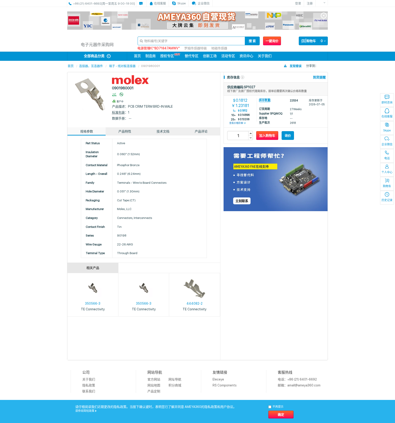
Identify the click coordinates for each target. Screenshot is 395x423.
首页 (137, 56)
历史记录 (387, 200)
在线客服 (387, 116)
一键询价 (272, 41)
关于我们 (265, 56)
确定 (281, 414)
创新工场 (210, 56)
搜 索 (252, 41)
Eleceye (218, 379)
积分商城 (174, 385)
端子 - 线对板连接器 (122, 66)
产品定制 (153, 391)
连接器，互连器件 (91, 66)
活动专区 (228, 56)
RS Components (225, 385)
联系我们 (88, 391)
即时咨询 (387, 102)
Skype (387, 130)
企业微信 (387, 144)
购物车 (387, 186)
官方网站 (153, 379)
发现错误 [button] (296, 66)
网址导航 (174, 379)
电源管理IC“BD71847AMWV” (158, 48)
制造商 (150, 56)
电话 (387, 158)
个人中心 (387, 172)
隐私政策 (88, 385)
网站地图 (153, 385)
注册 (310, 3)
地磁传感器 (219, 48)
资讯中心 (246, 56)
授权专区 (167, 56)
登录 (298, 3)
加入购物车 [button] (267, 135)
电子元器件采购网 (97, 44)
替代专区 (191, 56)
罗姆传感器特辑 (195, 48)
